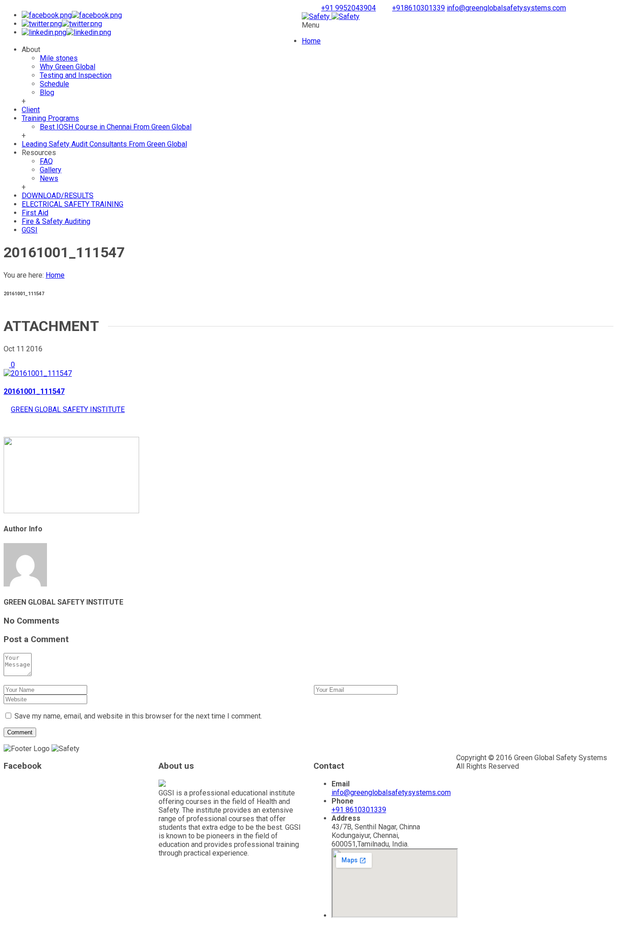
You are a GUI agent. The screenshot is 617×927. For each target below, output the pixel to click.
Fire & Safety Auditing (56, 221)
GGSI (29, 230)
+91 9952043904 (348, 8)
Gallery (50, 170)
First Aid (35, 212)
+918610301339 (418, 8)
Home (311, 41)
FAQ (46, 161)
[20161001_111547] (38, 373)
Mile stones (59, 58)
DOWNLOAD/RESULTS (57, 195)
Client (31, 109)
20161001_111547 (34, 391)
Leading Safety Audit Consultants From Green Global (104, 144)
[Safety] (331, 16)
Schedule (54, 84)
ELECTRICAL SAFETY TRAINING (72, 204)
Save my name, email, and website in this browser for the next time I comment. (138, 716)
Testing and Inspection (76, 75)
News (49, 178)
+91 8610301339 (359, 809)
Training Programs (50, 118)
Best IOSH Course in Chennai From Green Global (116, 127)
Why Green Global (67, 66)
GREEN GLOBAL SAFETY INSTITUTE (68, 409)
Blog (47, 92)
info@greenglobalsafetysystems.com (506, 8)
